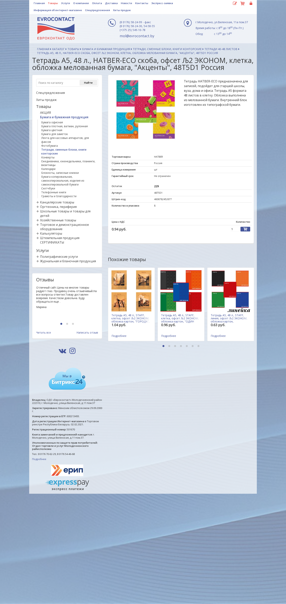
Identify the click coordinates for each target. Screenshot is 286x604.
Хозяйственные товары (58, 220)
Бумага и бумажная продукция (106, 49)
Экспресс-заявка (162, 3)
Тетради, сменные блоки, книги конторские (167, 49)
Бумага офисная (52, 122)
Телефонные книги (53, 192)
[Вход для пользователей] (250, 3)
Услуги (65, 3)
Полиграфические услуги (59, 256)
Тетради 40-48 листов (220, 49)
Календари (48, 169)
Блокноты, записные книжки (60, 173)
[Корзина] (242, 3)
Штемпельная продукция (59, 238)
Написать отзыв (87, 332)
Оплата (97, 3)
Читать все (43, 332)
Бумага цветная (51, 130)
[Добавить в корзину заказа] (245, 229)
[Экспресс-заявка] (234, 3)
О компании (81, 3)
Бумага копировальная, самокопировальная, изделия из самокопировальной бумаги (62, 180)
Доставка (111, 3)
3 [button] (73, 324)
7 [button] (198, 346)
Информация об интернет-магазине (58, 10)
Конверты (47, 157)
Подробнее (39, 459)
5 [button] (187, 346)
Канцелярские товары (57, 202)
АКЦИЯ (45, 112)
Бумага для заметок (54, 134)
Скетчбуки (48, 188)
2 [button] (67, 324)
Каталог (58, 49)
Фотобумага (49, 145)
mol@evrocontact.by (137, 36)
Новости (126, 3)
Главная (39, 3)
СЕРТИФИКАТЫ (52, 242)
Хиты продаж (122, 10)
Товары (53, 3)
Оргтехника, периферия (58, 207)
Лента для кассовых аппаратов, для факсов (65, 140)
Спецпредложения (97, 10)
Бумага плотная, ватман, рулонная (64, 126)
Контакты (141, 3)
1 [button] (61, 324)
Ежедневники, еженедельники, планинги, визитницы (68, 163)
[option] (67, 302)
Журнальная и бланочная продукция (68, 261)
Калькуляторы (51, 233)
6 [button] (193, 346)
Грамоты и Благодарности (58, 196)
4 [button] (181, 346)
